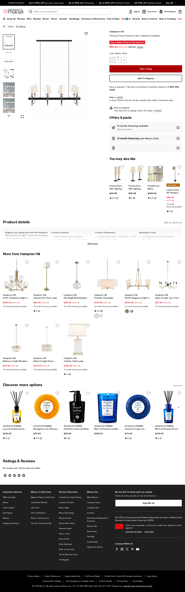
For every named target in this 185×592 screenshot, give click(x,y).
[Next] (178, 174)
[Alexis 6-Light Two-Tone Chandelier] (168, 275)
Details (140, 47)
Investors (90, 513)
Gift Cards (35, 508)
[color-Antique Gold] (127, 311)
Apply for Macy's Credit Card (42, 497)
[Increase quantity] (124, 60)
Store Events (64, 539)
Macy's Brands (65, 518)
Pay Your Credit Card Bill (41, 523)
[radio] (96, 315)
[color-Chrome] (131, 311)
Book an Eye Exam (67, 549)
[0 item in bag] (180, 11)
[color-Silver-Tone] (101, 316)
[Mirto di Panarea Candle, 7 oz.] (107, 406)
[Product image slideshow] (54, 75)
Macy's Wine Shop (66, 523)
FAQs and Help (9, 497)
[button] (47, 75)
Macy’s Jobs (92, 526)
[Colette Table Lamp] (77, 339)
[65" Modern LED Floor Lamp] (174, 173)
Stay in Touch (64, 534)
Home (10, 26)
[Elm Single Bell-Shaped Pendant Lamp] (77, 275)
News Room (92, 531)
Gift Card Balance (38, 513)
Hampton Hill (116, 31)
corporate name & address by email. (137, 586)
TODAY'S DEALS (16, 3)
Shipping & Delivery (11, 523)
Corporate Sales (93, 502)
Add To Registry (146, 78)
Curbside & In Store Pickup (70, 497)
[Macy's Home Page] (13, 11)
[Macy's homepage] (4, 26)
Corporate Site (93, 508)
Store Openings (65, 544)
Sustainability (92, 542)
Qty (118, 57)
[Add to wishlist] (86, 33)
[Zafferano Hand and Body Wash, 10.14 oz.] (77, 406)
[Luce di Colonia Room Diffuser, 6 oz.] (16, 406)
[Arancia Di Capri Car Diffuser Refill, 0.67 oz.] (138, 406)
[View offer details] (145, 127)
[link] (117, 191)
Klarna (5, 502)
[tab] (9, 42)
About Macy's (92, 497)
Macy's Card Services (40, 518)
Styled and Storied (94, 547)
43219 (120, 97)
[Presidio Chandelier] (107, 275)
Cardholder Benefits (39, 502)
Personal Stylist (65, 529)
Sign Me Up (149, 503)
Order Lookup (8, 508)
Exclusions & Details (134, 532)
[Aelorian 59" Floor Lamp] (46, 275)
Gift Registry (64, 560)
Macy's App (64, 508)
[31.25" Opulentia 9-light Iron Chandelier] (16, 275)
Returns (6, 518)
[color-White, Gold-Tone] (96, 316)
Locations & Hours (66, 502)
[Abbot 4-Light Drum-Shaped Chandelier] (46, 339)
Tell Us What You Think (68, 555)
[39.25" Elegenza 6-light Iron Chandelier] (138, 275)
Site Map (90, 537)
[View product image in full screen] (22, 116)
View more (92, 243)
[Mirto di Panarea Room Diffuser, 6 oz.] (168, 406)
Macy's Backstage (66, 513)
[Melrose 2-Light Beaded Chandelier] (16, 339)
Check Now (149, 532)
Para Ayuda (7, 513)
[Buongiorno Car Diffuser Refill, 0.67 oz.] (46, 406)
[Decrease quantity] (112, 60)
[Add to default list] (122, 167)
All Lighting (20, 26)
